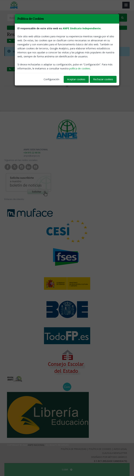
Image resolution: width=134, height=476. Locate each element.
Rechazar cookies (103, 79)
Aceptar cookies (76, 79)
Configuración (51, 79)
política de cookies (79, 68)
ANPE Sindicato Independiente (82, 28)
